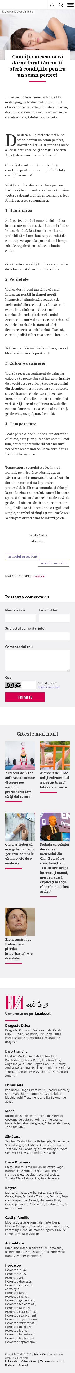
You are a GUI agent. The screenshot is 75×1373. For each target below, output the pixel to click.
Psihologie (44, 1141)
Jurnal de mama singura (37, 1230)
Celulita (56, 1094)
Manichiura (20, 1094)
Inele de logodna (17, 1123)
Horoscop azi (14, 1278)
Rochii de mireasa (50, 1116)
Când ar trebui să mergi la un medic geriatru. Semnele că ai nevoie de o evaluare (19, 854)
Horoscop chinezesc (19, 1285)
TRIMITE (25, 697)
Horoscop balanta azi (20, 1334)
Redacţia (10, 1365)
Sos (49, 1193)
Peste (41, 1193)
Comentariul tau (19, 646)
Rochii (15, 1090)
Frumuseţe (14, 1085)
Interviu (25, 1248)
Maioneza (46, 1200)
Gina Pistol (30, 1068)
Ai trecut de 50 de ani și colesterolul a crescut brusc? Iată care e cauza (54, 780)
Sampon (35, 1094)
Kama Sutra (53, 1034)
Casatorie (31, 1034)
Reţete (10, 1187)
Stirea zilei (39, 1248)
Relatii (57, 1030)
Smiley (61, 1064)
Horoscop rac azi (16, 1296)
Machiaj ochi (14, 1097)
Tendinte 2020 (15, 1127)
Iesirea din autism (17, 1252)
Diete (8, 1167)
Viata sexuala (42, 1030)
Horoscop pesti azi (18, 1327)
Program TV (24, 1072)
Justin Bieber (48, 1068)
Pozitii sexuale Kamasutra (23, 1038)
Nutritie (10, 1174)
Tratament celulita (37, 1097)
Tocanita (42, 1196)
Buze (45, 1094)
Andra (9, 1068)
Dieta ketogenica (27, 1178)
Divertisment (16, 1051)
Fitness (19, 1167)
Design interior (58, 1226)
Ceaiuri (22, 1141)
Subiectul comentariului (25, 628)
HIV (23, 1153)
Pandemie (34, 1256)
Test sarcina (13, 1149)
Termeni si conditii (51, 1361)
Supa (17, 1196)
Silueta (10, 1178)
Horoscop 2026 (15, 1270)
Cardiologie (31, 1149)
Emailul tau (49, 610)
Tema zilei (55, 1248)
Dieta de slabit (27, 1174)
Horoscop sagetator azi (21, 1319)
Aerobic (26, 1171)
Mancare (11, 1193)
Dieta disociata (49, 1174)
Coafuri (52, 1090)
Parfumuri (38, 1090)
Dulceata (29, 1196)
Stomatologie (14, 1145)
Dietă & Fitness (17, 1162)
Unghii (25, 1090)
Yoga (59, 1167)
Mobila (10, 1226)
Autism (34, 1234)
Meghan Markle (16, 1056)
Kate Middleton (39, 1056)
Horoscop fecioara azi (20, 1304)
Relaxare (49, 1167)
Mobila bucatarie (17, 1222)
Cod (8, 677)
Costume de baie (17, 1119)
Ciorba (32, 1193)
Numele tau (15, 610)
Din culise (12, 1248)
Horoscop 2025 (15, 1274)
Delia (18, 1068)
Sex (41, 1034)
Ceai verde (12, 1153)
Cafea (9, 1196)
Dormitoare (38, 1226)
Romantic (25, 1030)
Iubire (19, 1034)
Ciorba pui (37, 1204)
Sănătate (12, 1136)
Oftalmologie (49, 1149)
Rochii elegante (51, 1119)
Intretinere (12, 1171)
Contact (23, 1365)
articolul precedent (23, 556)
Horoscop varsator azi (20, 1323)
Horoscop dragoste (18, 1281)
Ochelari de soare (56, 1123)
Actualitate (14, 1243)
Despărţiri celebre (44, 1252)
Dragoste (11, 1030)
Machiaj (63, 1090)
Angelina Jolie (14, 1064)
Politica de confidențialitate (20, 1361)
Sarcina (10, 1141)
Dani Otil (49, 1064)
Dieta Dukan (33, 1167)
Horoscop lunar (16, 1293)
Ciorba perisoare (17, 1204)
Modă (10, 1111)
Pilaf (57, 1200)
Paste (22, 1193)
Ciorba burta (54, 1204)
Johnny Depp (31, 1060)
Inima (32, 1141)
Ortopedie (34, 1153)
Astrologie (12, 1289)
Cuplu (9, 1034)
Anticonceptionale (52, 1145)
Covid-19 (20, 1256)
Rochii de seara (25, 1116)
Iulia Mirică (39, 535)
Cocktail (54, 1196)
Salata (57, 1193)
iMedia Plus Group (44, 1354)
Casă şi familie (17, 1217)
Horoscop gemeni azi (19, 1300)
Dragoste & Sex (17, 1025)
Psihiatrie (49, 1153)
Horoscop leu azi (16, 1330)
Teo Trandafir (51, 1060)
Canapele (22, 1226)
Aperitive (21, 1200)
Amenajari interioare (44, 1222)
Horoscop (13, 1265)
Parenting (12, 1230)
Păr (7, 1090)
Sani (8, 1094)
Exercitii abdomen (46, 1171)
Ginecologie (61, 1141)
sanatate (39, 576)
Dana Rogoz (33, 1064)
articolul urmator (53, 563)
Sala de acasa (49, 1178)
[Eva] (13, 5)
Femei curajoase (16, 1234)
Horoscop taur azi (17, 1308)
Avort (63, 1149)
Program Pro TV (44, 1072)
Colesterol (32, 1145)
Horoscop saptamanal (20, 1342)
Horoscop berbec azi (19, 1338)
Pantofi (35, 1119)
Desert (33, 1200)
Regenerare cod (49, 687)
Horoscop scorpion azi (20, 1315)
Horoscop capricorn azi (21, 1312)
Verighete (36, 1123)
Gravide (60, 1230)
